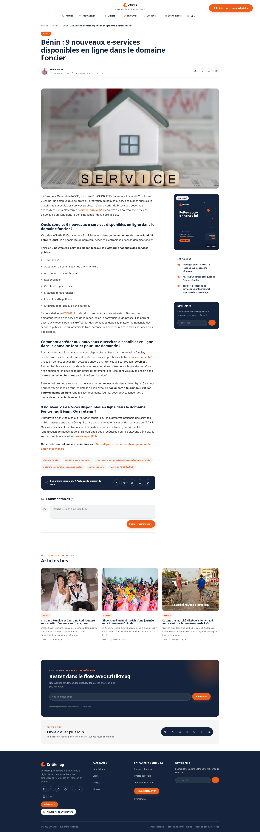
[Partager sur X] (202, 71)
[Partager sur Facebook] (195, 71)
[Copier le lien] (209, 71)
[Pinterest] (180, 732)
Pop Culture (89, 15)
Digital (111, 15)
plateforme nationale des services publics (62, 467)
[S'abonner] (212, 323)
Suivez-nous (49, 804)
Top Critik (132, 15)
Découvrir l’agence (143, 769)
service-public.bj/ (90, 210)
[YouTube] (194, 732)
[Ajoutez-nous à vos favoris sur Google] (216, 71)
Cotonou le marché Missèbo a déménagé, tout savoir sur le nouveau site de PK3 (188, 622)
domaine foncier (51, 460)
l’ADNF (67, 313)
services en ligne (96, 467)
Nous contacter (146, 791)
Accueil (69, 15)
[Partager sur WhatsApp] (140, 482)
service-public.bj (87, 436)
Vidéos (96, 789)
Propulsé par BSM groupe (207, 827)
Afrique (96, 782)
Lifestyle (151, 15)
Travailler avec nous (144, 782)
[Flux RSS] (51, 796)
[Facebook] (165, 732)
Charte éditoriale (142, 775)
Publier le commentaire (141, 524)
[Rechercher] (203, 6)
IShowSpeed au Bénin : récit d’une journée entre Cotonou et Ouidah (128, 622)
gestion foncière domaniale (78, 460)
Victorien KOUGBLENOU (122, 467)
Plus (193, 16)
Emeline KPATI (57, 69)
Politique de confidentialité (179, 827)
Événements (174, 15)
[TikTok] (201, 732)
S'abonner (201, 696)
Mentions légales (156, 827)
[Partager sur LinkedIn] (132, 482)
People (55, 25)
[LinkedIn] (209, 732)
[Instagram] (187, 732)
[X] (173, 732)
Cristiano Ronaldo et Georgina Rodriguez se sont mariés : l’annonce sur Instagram (68, 622)
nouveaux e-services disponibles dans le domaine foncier (124, 460)
